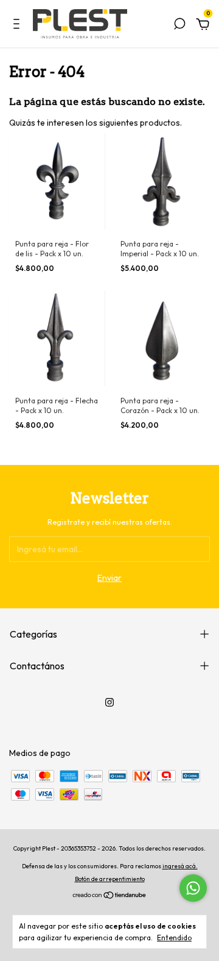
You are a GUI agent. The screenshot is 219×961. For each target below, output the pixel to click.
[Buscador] (179, 25)
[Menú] (18, 25)
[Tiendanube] (110, 896)
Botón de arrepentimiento (110, 879)
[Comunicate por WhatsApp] (193, 888)
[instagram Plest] (109, 702)
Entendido (174, 937)
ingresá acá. (180, 866)
